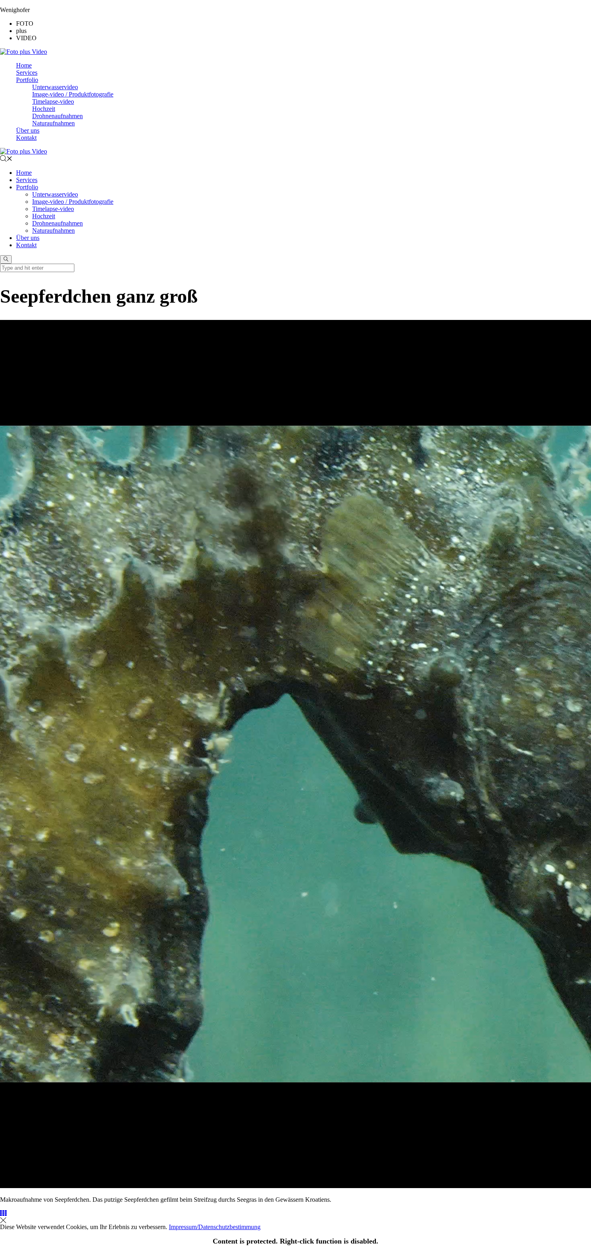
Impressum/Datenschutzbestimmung (215, 1226)
